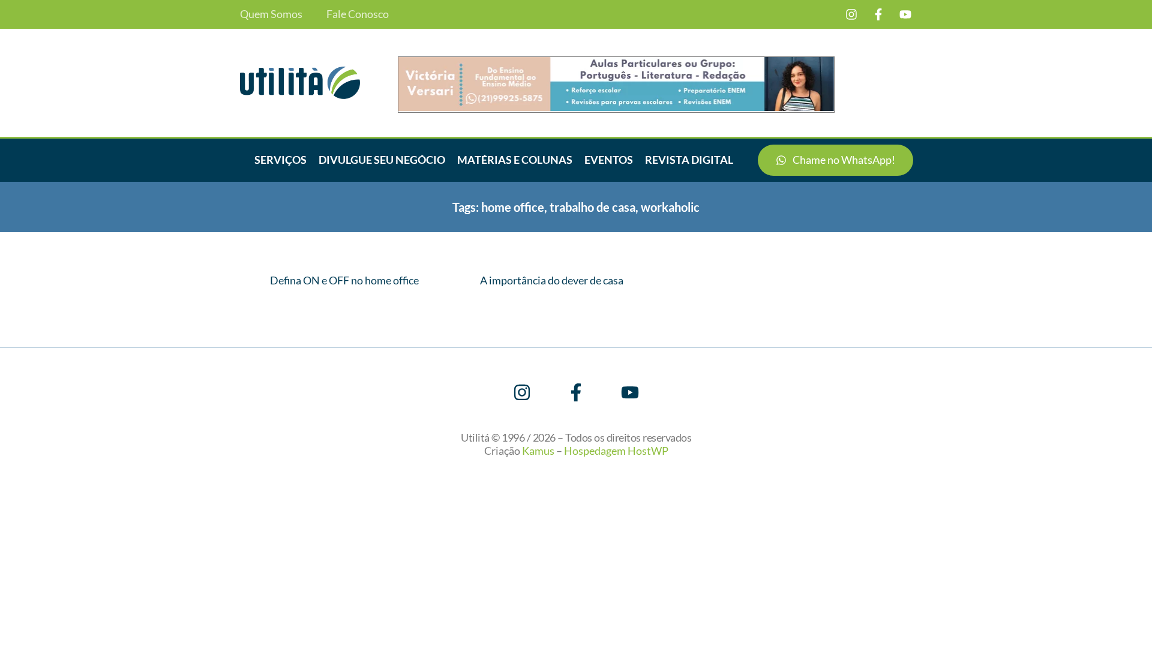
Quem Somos (271, 14)
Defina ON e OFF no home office (344, 280)
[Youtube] (905, 14)
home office (512, 207)
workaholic (670, 207)
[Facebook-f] (878, 14)
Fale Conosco (357, 14)
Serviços (280, 159)
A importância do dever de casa (551, 280)
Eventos (608, 159)
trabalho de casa (592, 207)
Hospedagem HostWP (616, 450)
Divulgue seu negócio (382, 159)
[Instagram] (851, 14)
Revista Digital (689, 159)
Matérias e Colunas (514, 159)
